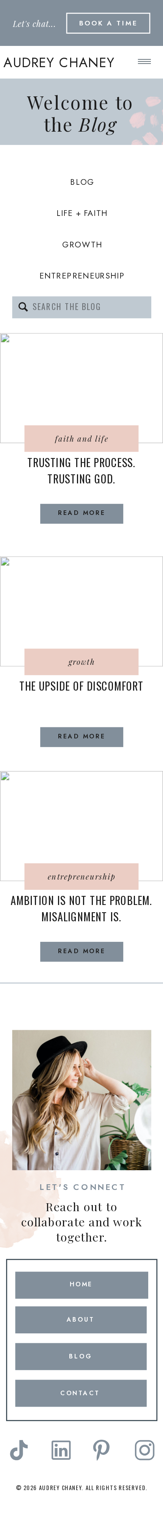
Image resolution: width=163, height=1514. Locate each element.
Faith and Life (81, 438)
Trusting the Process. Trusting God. (81, 470)
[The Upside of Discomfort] (81, 611)
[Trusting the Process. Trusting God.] (81, 388)
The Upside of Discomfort (81, 686)
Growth (82, 662)
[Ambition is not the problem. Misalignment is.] (81, 826)
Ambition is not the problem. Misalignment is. (81, 908)
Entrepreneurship (82, 876)
